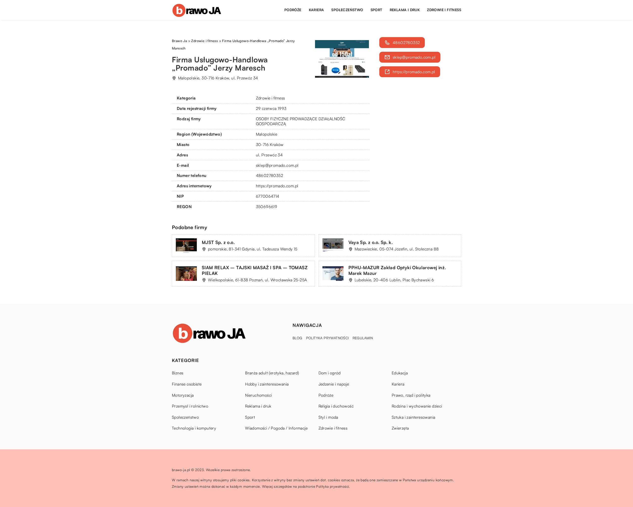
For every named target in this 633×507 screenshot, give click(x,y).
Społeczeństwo (347, 10)
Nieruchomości (258, 395)
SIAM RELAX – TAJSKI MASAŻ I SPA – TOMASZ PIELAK (255, 270)
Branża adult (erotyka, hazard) (272, 372)
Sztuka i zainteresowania (413, 417)
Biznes (177, 372)
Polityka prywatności (327, 338)
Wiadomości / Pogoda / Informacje (276, 428)
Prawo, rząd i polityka (411, 395)
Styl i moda (328, 417)
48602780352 (269, 175)
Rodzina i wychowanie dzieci (417, 406)
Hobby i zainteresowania (267, 384)
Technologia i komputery (194, 428)
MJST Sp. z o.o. (218, 242)
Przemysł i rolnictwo (190, 406)
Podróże (292, 10)
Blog (297, 338)
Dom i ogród (329, 372)
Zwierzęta (400, 428)
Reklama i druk (405, 10)
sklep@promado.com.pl (277, 165)
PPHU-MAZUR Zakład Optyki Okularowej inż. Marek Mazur (397, 270)
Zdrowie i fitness (444, 10)
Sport (376, 10)
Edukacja (400, 372)
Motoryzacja (183, 395)
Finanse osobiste (187, 384)
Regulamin (363, 338)
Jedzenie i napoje (333, 384)
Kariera (316, 10)
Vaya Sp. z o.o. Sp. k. (370, 242)
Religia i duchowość (336, 406)
